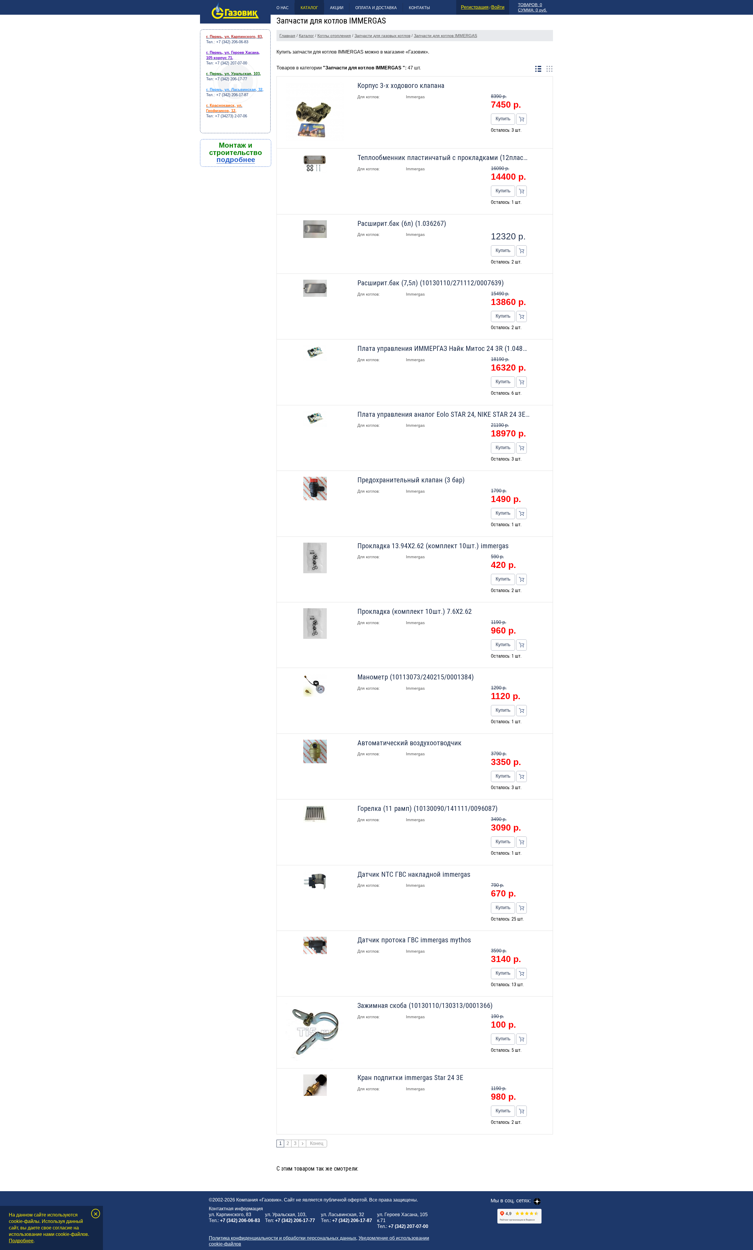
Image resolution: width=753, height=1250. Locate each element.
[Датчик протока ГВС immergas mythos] (315, 946)
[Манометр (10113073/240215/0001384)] (315, 686)
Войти (497, 7)
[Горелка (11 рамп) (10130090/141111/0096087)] (315, 814)
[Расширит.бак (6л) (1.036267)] (315, 229)
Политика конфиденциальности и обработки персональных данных (282, 1238)
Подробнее (21, 1240)
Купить (503, 118)
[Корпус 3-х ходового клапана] (315, 112)
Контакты (419, 8)
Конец (316, 1143)
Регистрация (475, 7)
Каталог (309, 8)
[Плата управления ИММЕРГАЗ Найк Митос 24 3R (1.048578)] (315, 353)
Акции (336, 8)
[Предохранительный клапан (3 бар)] (315, 489)
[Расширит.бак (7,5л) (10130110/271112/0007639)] (315, 289)
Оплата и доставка (376, 8)
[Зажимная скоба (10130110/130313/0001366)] (315, 1032)
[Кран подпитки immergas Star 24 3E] (315, 1085)
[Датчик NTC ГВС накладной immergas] (315, 881)
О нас (282, 8)
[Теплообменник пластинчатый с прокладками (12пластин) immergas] (315, 164)
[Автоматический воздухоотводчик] (315, 752)
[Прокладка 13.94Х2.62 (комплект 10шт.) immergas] (315, 558)
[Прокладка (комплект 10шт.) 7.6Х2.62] (315, 624)
